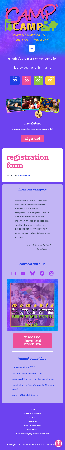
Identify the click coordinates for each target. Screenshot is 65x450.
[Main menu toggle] (32, 48)
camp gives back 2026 (23, 367)
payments (32, 421)
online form (24, 175)
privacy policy (32, 429)
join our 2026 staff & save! (25, 394)
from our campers (32, 189)
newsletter (32, 123)
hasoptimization (50, 444)
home (32, 409)
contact (32, 417)
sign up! (32, 138)
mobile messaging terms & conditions (32, 433)
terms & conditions (32, 425)
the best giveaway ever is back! (28, 373)
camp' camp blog (32, 358)
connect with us (32, 264)
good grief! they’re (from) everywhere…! (33, 378)
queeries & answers (32, 413)
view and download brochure (32, 340)
